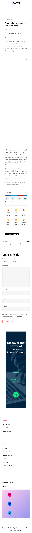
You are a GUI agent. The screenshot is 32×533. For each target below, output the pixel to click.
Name (4, 290)
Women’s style (6, 452)
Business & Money (7, 466)
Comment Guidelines (8, 483)
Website (4, 306)
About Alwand (6, 424)
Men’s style (5, 448)
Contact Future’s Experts (9, 428)
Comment (5, 265)
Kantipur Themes (25, 528)
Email (4, 298)
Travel (4, 459)
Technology (5, 462)
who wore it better (12, 234)
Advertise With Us (7, 431)
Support (4, 486)
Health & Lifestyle (7, 455)
